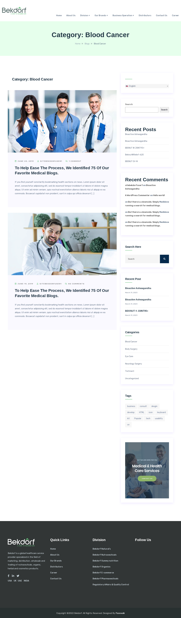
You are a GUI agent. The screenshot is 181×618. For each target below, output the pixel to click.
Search (129, 104)
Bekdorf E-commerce (103, 573)
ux (128, 424)
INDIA (26, 581)
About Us (71, 15)
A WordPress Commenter (137, 195)
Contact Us (161, 15)
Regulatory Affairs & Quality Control (111, 584)
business (131, 406)
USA (10, 581)
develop (130, 412)
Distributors (145, 15)
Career (175, 15)
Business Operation (122, 15)
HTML (141, 412)
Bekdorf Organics (101, 567)
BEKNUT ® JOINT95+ (134, 148)
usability (159, 418)
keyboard (161, 412)
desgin (154, 406)
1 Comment (74, 161)
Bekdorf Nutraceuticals (105, 555)
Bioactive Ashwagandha (136, 134)
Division (84, 15)
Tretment (129, 371)
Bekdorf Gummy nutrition (105, 561)
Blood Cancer (131, 342)
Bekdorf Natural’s (102, 549)
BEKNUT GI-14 (131, 161)
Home (59, 15)
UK (15, 581)
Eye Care (129, 356)
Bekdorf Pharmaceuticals (105, 578)
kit (128, 418)
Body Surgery (131, 349)
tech (148, 418)
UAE (20, 581)
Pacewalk (120, 613)
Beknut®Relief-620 (134, 155)
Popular (137, 418)
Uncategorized (132, 379)
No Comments (76, 284)
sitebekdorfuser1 (50, 161)
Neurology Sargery (133, 364)
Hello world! (159, 195)
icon (151, 412)
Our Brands (100, 15)
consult (143, 406)
